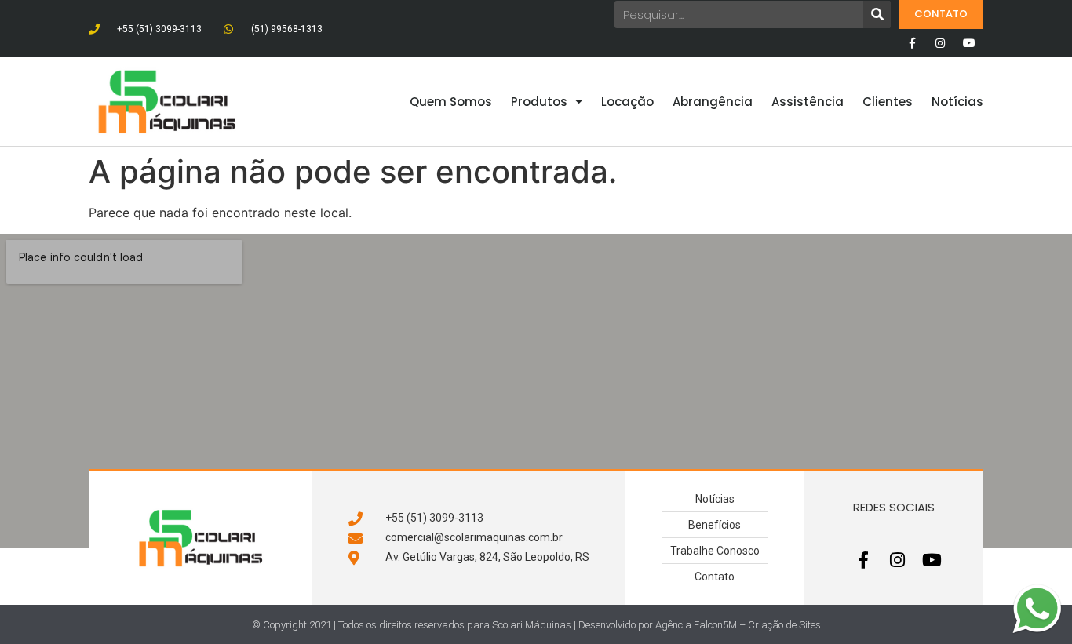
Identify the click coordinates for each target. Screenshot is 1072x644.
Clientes (887, 101)
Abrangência (713, 101)
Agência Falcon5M (696, 625)
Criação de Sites (784, 625)
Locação (627, 101)
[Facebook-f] (912, 43)
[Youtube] (969, 43)
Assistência (807, 101)
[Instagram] (940, 43)
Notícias (957, 101)
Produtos (539, 101)
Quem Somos (451, 101)
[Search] (877, 14)
